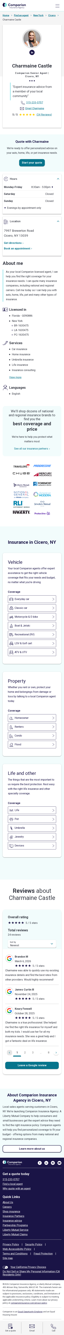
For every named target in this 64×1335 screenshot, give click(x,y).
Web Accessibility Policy (17, 1249)
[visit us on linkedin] (46, 1162)
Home (6, 15)
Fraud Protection (43, 1253)
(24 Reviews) (44, 114)
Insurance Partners (13, 1216)
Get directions (13, 243)
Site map (8, 1258)
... (41, 1052)
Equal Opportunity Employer (30, 1312)
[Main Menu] (57, 6)
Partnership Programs (15, 1225)
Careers (7, 1206)
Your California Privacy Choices (28, 1267)
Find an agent (21, 15)
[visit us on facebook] (40, 1162)
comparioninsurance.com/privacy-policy (29, 1303)
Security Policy (33, 1244)
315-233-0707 (11, 1179)
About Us (8, 1202)
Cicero (52, 15)
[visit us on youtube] (59, 1162)
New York (38, 15)
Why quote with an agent (17, 1188)
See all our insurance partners (31, 448)
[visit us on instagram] (53, 1162)
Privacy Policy (11, 1244)
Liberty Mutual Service (15, 1229)
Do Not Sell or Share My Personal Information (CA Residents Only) (31, 1273)
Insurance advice (12, 1220)
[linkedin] (32, 54)
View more (15, 377)
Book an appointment (17, 248)
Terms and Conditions (15, 1253)
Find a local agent (13, 1184)
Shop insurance (11, 1211)
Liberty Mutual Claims (15, 1234)
